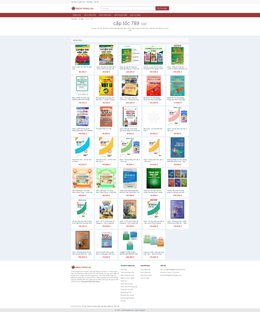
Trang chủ (74, 2)
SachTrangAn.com (128, 310)
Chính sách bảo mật (127, 272)
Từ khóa (81, 19)
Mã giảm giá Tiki (126, 292)
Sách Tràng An (140, 310)
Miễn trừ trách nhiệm (127, 278)
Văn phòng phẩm (120, 15)
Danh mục (82, 2)
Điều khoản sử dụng (127, 275)
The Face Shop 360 (93, 306)
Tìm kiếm (163, 8)
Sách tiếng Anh (105, 15)
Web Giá (110, 306)
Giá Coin (116, 306)
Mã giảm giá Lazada (127, 295)
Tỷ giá (84, 306)
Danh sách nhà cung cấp (129, 286)
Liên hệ (96, 2)
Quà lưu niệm (135, 15)
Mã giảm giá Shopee (127, 298)
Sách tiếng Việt (90, 15)
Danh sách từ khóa (127, 289)
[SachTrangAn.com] (82, 8)
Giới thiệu (90, 2)
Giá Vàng (104, 306)
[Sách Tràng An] (81, 267)
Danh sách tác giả (127, 284)
